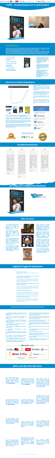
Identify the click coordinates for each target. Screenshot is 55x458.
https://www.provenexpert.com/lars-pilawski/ (31, 287)
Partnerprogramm (35, 454)
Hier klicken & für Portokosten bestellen (39, 207)
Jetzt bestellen (39, 38)
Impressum (18, 454)
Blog (31, 454)
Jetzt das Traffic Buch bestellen (27, 72)
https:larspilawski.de (25, 288)
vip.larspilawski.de (11, 383)
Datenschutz (22, 454)
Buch (22, 116)
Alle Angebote (28, 454)
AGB (25, 454)
